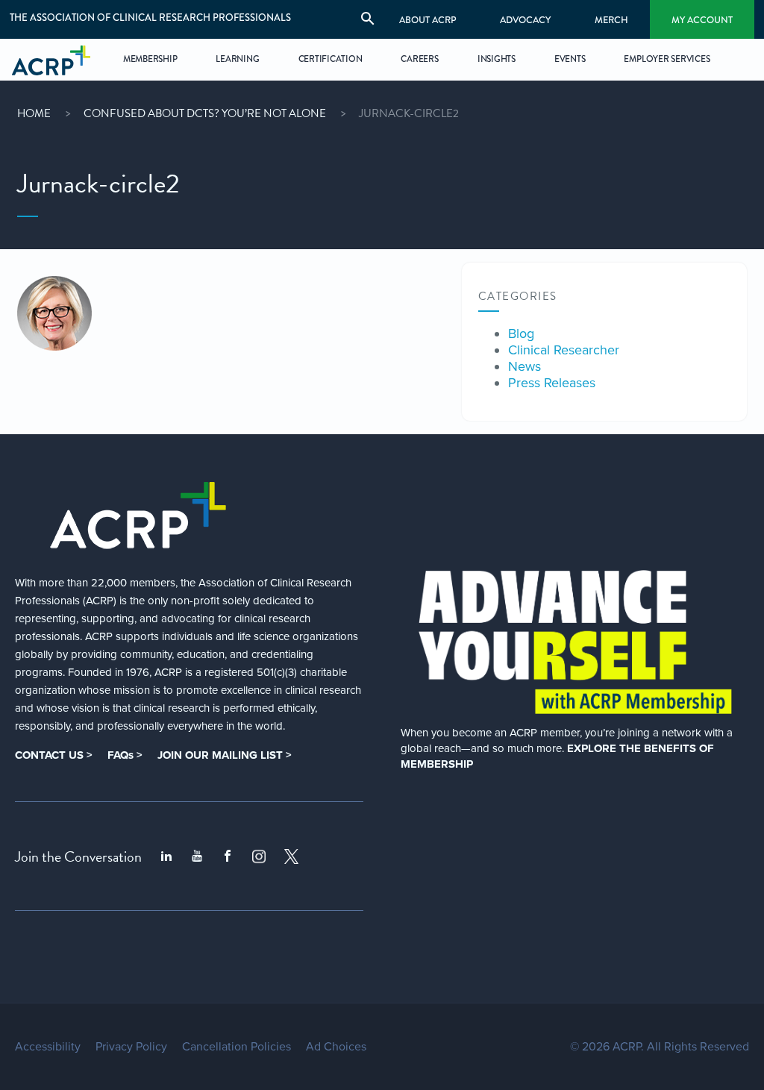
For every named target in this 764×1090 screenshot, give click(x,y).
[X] (291, 856)
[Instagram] (259, 856)
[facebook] (228, 856)
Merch (611, 20)
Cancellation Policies (236, 1046)
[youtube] (197, 856)
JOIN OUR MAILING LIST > (224, 755)
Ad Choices (336, 1046)
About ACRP (428, 20)
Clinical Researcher (563, 350)
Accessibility (48, 1046)
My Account (702, 20)
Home (34, 113)
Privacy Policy (131, 1046)
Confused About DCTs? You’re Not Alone (205, 113)
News (524, 366)
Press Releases (551, 383)
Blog (521, 333)
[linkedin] (166, 856)
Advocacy (525, 20)
